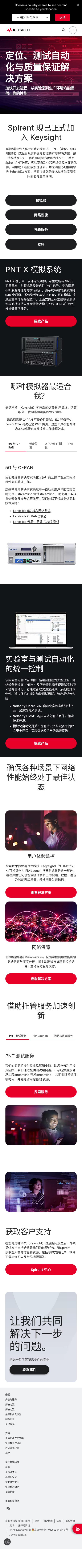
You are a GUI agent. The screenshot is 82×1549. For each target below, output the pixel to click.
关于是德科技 (12, 1462)
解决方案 (9, 1404)
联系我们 (29, 1370)
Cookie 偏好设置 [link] (18, 1534)
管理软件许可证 (13, 1443)
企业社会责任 (12, 1482)
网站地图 (48, 1521)
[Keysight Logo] (20, 30)
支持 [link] (41, 244)
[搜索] (63, 30)
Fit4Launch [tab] (40, 1035)
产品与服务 (11, 1399)
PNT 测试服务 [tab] (17, 1035)
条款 (59, 1521)
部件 (7, 1453)
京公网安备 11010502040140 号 (51, 1529)
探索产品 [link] (41, 321)
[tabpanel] (41, 517)
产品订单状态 (12, 1448)
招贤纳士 (9, 1491)
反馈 (12, 1525)
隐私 (37, 1521)
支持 (7, 1433)
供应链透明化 (12, 1486)
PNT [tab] (71, 443)
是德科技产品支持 (14, 1438)
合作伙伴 (9, 1424)
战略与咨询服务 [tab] (63, 1035)
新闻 (7, 1467)
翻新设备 (9, 1419)
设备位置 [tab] (33, 445)
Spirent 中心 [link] (41, 1270)
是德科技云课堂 (13, 1414)
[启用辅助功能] (7, 1541)
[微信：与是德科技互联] (8, 1508)
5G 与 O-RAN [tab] (14, 445)
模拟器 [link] (41, 200)
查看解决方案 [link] (41, 892)
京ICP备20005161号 (20, 1530)
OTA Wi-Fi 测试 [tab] (53, 445)
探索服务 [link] (41, 1092)
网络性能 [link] (41, 215)
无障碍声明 (24, 1525)
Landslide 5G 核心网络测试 (32, 511)
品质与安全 (11, 1477)
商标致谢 (70, 1521)
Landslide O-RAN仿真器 (30, 516)
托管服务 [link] (41, 230)
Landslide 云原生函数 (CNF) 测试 (36, 522)
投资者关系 (11, 1472)
